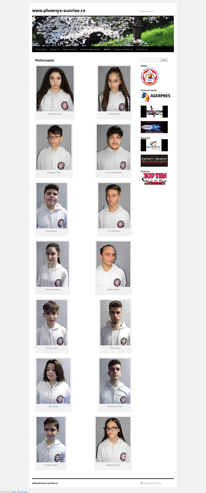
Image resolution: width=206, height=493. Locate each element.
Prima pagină (41, 49)
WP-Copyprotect (22, 492)
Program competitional (123, 49)
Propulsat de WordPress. (153, 483)
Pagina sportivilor (69, 49)
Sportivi (107, 49)
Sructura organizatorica (90, 49)
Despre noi (54, 49)
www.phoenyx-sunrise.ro (58, 10)
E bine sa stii (141, 49)
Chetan (14, 492)
